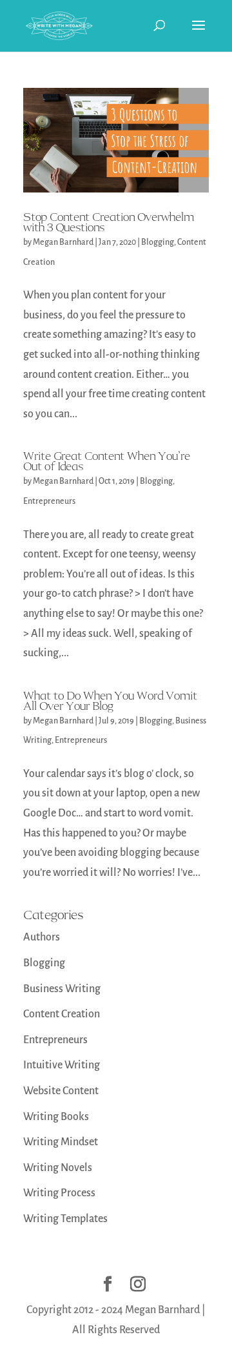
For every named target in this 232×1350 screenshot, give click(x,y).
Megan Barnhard (63, 242)
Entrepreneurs (49, 501)
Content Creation (61, 1014)
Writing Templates (65, 1219)
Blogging (157, 242)
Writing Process (59, 1193)
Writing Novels (57, 1168)
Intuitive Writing (61, 1065)
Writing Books (56, 1117)
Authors (41, 937)
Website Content (61, 1091)
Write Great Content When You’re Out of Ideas (106, 461)
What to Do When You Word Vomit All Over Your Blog (110, 701)
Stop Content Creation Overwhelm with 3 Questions (108, 222)
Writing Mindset (60, 1142)
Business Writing (62, 989)
